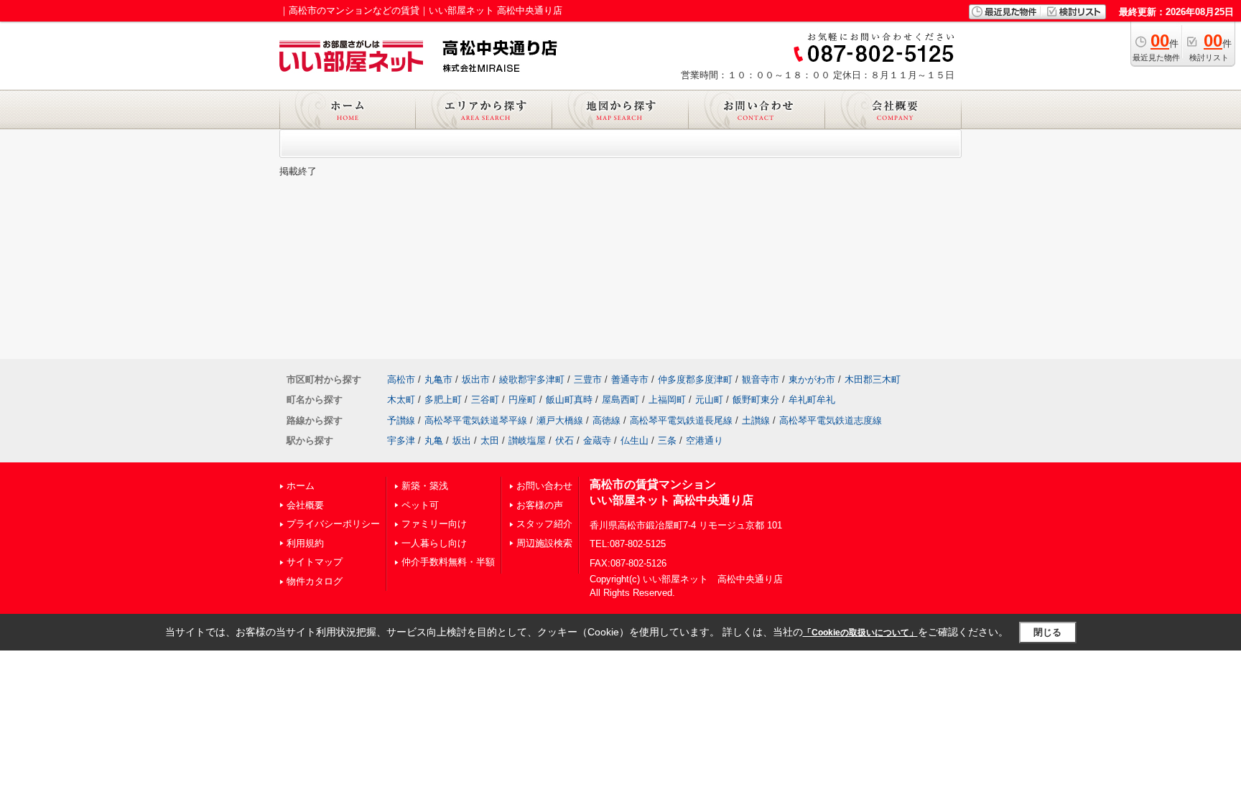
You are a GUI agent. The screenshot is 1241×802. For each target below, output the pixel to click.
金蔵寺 (597, 440)
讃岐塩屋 (527, 440)
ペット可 (420, 505)
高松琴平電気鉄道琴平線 (475, 420)
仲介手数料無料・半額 (448, 561)
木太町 (401, 399)
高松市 (401, 379)
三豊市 (588, 379)
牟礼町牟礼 (812, 399)
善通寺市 (630, 379)
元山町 (709, 399)
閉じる (1047, 632)
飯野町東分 (756, 399)
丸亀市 (438, 379)
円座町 (522, 399)
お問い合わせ (544, 485)
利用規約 (305, 543)
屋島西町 (620, 399)
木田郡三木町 (873, 379)
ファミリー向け (434, 523)
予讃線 (401, 420)
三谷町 (485, 399)
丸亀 (433, 440)
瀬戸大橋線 (559, 420)
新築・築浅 (424, 485)
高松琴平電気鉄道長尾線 (681, 420)
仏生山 (634, 440)
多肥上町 (443, 399)
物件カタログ (315, 581)
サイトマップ (315, 561)
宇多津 (401, 440)
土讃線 (756, 420)
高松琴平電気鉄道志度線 (830, 420)
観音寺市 (760, 379)
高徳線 (606, 420)
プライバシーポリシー (333, 523)
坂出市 (476, 379)
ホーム (301, 485)
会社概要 (305, 505)
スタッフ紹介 (544, 523)
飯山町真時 (569, 399)
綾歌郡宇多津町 (531, 379)
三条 (667, 440)
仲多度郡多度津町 (695, 379)
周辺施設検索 (544, 543)
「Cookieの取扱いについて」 (860, 633)
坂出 (461, 440)
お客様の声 (539, 505)
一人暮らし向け (434, 543)
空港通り (704, 440)
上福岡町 (667, 399)
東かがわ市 (812, 379)
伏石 (564, 440)
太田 (489, 440)
